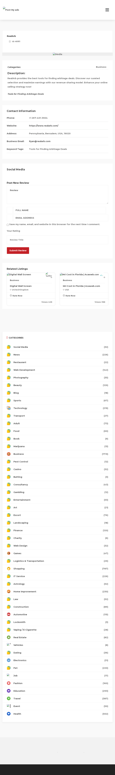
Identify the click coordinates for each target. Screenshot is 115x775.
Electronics (60, 660)
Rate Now (17, 296)
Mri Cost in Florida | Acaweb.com (81, 286)
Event (60, 706)
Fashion (60, 683)
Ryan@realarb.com (39, 141)
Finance (60, 530)
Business (101, 67)
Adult (60, 423)
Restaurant (60, 362)
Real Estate (60, 637)
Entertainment (60, 500)
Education (60, 691)
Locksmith (60, 622)
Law (60, 599)
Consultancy (60, 484)
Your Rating (13, 231)
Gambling (60, 492)
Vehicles (60, 645)
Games (60, 553)
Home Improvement (60, 591)
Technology (60, 408)
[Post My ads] (11, 9)
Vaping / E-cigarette (60, 629)
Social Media (60, 347)
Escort (60, 515)
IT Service (60, 576)
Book (60, 438)
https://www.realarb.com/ (43, 125)
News (60, 354)
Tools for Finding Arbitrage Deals (48, 149)
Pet (60, 668)
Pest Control (60, 461)
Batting (60, 477)
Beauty (60, 385)
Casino (60, 469)
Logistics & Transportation (60, 561)
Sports (60, 400)
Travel (60, 698)
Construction (60, 607)
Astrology (60, 584)
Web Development (60, 370)
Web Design (60, 545)
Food (60, 431)
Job (60, 675)
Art (60, 507)
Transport (60, 415)
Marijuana (60, 446)
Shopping (60, 568)
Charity (60, 538)
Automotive (60, 614)
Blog (60, 393)
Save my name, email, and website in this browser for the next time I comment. (54, 224)
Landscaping (60, 522)
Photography (60, 377)
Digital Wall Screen (21, 286)
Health (60, 714)
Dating (60, 652)
